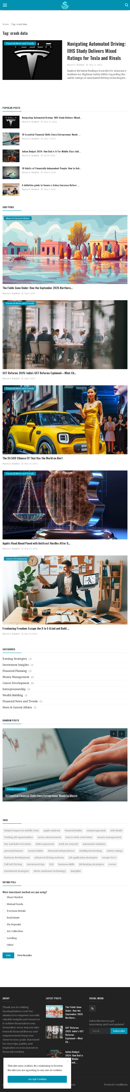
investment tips (36, 864)
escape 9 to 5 (109, 857)
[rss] (92, 1008)
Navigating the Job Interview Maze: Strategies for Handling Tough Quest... (47, 795)
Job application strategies (83, 857)
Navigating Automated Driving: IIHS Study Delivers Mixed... (52, 117)
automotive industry (94, 844)
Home (6, 24)
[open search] (126, 5)
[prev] (113, 734)
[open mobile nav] (5, 5)
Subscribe (119, 1031)
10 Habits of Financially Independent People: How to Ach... (51, 168)
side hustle (116, 830)
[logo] (65, 5)
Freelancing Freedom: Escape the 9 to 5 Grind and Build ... (36, 628)
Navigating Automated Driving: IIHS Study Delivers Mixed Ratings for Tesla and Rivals (96, 50)
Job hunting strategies (91, 864)
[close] (67, 1061)
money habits (35, 850)
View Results (24, 955)
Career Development (16, 683)
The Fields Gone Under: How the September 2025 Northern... (38, 288)
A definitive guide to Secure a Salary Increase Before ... (50, 185)
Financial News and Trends (20, 701)
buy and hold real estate (17, 844)
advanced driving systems (49, 857)
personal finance (13, 850)
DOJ (51, 864)
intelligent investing (90, 850)
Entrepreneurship (14, 689)
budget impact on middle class (21, 830)
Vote (8, 955)
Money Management (16, 677)
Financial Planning (15, 671)
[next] (122, 734)
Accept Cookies (37, 1079)
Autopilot (76, 871)
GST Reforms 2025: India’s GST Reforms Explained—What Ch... (39, 373)
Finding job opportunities (18, 837)
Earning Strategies (15, 658)
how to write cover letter (79, 837)
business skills (66, 864)
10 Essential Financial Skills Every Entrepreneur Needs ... (51, 134)
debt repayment (45, 844)
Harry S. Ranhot (75, 65)
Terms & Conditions (115, 1084)
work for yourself (68, 844)
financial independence (61, 850)
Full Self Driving (13, 864)
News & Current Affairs (17, 707)
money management (109, 837)
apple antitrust (52, 830)
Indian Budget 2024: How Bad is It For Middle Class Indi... (51, 151)
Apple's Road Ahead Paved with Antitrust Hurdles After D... (36, 543)
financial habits (73, 830)
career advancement (49, 837)
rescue (112, 864)
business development (17, 857)
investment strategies (16, 871)
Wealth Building (13, 695)
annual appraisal (96, 830)
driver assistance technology (50, 871)
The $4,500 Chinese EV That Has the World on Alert (33, 458)
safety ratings (115, 850)
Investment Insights (16, 664)
